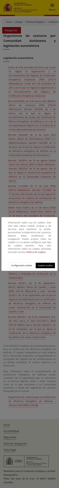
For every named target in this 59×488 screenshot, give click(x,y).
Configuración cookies (21, 265)
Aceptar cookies (45, 265)
